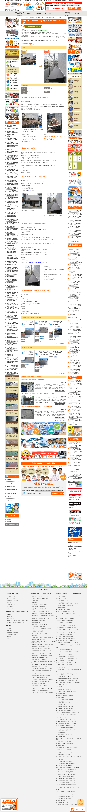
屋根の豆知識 (10, 282)
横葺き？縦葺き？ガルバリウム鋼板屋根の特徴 (75, 234)
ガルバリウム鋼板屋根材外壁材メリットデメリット (75, 237)
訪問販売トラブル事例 (74, 403)
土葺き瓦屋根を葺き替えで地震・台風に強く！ (12, 198)
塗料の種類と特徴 (74, 491)
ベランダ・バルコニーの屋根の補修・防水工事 (41, 628)
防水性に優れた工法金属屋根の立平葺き (11, 216)
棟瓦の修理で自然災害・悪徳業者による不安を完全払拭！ (69, 682)
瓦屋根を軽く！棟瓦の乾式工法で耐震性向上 (66, 708)
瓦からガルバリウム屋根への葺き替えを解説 (75, 217)
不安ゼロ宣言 (10, 602)
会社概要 (76, 13)
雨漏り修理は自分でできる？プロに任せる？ (12, 139)
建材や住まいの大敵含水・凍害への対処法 (12, 252)
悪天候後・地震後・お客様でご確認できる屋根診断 (68, 603)
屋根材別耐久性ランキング (11, 289)
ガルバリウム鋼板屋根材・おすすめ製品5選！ (67, 625)
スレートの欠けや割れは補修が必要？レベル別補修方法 (69, 651)
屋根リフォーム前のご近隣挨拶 (38, 609)
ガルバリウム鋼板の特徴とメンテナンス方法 (12, 323)
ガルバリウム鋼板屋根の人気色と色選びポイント (67, 638)
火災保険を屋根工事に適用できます (39, 626)
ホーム (10, 13)
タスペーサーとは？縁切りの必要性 (11, 166)
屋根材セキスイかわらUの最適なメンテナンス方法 (75, 305)
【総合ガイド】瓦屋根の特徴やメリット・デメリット (68, 642)
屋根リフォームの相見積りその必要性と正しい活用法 (75, 384)
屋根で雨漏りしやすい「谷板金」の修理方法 (12, 262)
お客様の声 (38, 13)
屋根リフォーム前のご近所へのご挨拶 (74, 387)
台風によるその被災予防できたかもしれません (75, 327)
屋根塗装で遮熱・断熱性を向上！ (64, 702)
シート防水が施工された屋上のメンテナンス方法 (12, 173)
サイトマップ (10, 500)
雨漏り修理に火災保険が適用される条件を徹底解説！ (68, 804)
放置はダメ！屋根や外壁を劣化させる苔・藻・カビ (68, 774)
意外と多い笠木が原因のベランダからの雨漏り (12, 159)
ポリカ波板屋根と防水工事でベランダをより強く (75, 452)
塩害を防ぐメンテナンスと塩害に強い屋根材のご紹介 (68, 772)
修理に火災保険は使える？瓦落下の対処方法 (75, 333)
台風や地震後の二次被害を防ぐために (75, 337)
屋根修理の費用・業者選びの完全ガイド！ (12, 132)
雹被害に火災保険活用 (62, 800)
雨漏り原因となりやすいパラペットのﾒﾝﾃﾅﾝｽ (12, 177)
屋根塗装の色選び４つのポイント (73, 353)
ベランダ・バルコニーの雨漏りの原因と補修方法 (12, 188)
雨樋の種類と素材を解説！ (37, 687)
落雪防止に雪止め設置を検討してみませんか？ (41, 673)
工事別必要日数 (73, 317)
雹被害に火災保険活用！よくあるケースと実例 (75, 370)
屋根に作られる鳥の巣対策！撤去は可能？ (40, 685)
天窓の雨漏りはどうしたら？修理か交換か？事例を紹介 (69, 665)
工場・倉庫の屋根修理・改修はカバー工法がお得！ (75, 449)
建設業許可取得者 (11, 486)
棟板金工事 (76, 114)
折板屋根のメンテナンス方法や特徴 (65, 654)
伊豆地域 (9, 521)
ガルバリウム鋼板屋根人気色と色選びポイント (75, 227)
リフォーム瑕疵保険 (11, 604)
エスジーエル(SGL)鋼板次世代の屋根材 (12, 319)
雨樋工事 (76, 97)
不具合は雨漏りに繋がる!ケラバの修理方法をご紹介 (68, 674)
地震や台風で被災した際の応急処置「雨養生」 (12, 220)
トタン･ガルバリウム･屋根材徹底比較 (12, 312)
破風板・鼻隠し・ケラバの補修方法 (65, 664)
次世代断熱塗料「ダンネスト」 (73, 356)
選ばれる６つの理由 (11, 598)
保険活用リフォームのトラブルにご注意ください (75, 420)
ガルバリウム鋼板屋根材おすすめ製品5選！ (75, 231)
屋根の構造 (9, 149)
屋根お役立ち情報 (73, 323)
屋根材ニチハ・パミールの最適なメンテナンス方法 (75, 301)
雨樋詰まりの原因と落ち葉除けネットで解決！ (75, 459)
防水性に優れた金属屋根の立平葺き (65, 765)
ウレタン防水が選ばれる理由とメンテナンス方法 (12, 170)
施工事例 (29, 13)
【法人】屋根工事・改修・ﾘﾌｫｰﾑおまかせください (75, 475)
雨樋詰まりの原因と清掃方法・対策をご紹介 (41, 681)
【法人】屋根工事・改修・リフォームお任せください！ (43, 637)
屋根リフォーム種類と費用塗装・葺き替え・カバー (75, 275)
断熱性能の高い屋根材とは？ (10, 355)
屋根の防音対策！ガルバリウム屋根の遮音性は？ (75, 240)
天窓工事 (76, 125)
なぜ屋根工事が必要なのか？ (75, 249)
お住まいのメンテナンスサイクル (64, 741)
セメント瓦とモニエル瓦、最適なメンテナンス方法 (68, 658)
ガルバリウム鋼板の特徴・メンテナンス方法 (66, 719)
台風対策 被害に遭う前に (37, 622)
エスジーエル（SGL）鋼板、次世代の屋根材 (66, 763)
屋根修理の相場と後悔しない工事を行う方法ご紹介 (42, 644)
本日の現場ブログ (10, 618)
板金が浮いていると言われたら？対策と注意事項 (75, 410)
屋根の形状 (9, 232)
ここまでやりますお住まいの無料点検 (67, 14)
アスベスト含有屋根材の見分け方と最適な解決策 (12, 271)
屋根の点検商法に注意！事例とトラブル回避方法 (75, 407)
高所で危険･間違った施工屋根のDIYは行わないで (13, 330)
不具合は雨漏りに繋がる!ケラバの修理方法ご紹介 (12, 156)
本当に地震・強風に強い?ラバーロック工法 (13, 223)
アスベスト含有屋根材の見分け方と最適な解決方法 (68, 714)
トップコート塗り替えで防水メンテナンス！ (12, 369)
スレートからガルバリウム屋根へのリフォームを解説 (75, 214)
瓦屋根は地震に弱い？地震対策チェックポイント (75, 343)
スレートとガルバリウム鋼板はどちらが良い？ (75, 211)
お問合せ (9, 496)
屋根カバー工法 (77, 86)
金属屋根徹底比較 (61, 759)
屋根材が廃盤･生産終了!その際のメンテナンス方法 (68, 678)
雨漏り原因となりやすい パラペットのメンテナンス (42, 666)
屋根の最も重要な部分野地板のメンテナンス (12, 280)
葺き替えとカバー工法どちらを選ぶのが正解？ (75, 268)
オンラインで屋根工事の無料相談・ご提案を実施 (75, 381)
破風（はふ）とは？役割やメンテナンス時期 (12, 373)
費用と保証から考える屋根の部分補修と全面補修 (42, 655)
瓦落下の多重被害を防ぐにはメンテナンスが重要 (75, 330)
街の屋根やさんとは (11, 596)
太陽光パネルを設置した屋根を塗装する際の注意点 (42, 688)
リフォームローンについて (37, 651)
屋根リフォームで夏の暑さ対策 (38, 630)
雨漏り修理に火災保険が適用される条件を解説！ (75, 366)
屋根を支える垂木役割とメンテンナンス (12, 334)
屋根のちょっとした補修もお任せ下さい (40, 608)
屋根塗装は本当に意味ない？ (11, 135)
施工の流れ (48, 13)
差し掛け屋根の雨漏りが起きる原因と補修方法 (12, 242)
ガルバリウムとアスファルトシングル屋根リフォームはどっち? (13, 307)
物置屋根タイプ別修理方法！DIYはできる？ (74, 442)
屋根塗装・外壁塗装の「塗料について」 (66, 605)
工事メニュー (57, 13)
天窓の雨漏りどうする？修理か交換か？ (12, 351)
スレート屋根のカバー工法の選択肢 (75, 278)
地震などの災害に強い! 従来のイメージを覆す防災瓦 (68, 712)
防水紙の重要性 (10, 276)
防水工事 (76, 103)
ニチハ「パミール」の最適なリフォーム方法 (66, 613)
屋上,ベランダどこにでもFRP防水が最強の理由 (12, 181)
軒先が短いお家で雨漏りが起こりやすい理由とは (12, 268)
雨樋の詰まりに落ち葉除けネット (39, 683)
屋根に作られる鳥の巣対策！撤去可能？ (75, 462)
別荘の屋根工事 (73, 471)
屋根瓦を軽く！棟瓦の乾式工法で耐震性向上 (74, 340)
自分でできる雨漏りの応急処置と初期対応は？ (75, 363)
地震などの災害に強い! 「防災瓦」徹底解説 (74, 346)
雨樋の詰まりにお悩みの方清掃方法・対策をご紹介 (75, 456)
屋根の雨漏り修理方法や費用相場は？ (12, 337)
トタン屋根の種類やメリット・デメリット (74, 288)
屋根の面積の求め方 (11, 226)
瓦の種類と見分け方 (11, 264)
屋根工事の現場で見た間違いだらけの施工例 (74, 350)
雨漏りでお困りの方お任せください (39, 606)
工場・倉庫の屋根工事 (74, 465)
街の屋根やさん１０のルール (13, 600)
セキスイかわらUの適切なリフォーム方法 (66, 611)
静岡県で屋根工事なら (12, 489)
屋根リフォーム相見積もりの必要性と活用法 (41, 648)
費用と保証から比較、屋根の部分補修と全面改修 (75, 262)
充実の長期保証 (10, 606)
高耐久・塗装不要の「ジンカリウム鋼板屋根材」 (67, 721)
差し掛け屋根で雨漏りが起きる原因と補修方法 (67, 784)
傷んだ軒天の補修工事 (62, 736)
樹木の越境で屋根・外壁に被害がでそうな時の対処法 (75, 417)
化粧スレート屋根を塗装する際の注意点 (74, 298)
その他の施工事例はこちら (61, 343)
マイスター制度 (10, 608)
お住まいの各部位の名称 (12, 128)
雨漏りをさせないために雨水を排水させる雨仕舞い (68, 786)
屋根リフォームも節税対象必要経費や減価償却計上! (75, 478)
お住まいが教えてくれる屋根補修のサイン (75, 265)
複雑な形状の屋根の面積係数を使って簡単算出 (12, 229)
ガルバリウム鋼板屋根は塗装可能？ (75, 221)
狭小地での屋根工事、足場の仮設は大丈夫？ (66, 620)
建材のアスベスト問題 (12, 274)
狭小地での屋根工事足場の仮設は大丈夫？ (74, 311)
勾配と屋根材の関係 (11, 255)
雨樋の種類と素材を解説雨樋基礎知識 (12, 362)
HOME (22, 17)
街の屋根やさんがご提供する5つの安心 (19, 14)
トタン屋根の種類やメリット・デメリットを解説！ (68, 652)
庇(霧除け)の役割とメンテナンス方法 (11, 209)
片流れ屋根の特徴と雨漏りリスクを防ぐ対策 (12, 235)
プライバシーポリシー (12, 493)
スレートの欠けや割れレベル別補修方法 (74, 282)
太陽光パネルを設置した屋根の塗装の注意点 (75, 295)
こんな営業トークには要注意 (74, 401)
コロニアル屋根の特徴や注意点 (73, 285)
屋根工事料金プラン (36, 602)
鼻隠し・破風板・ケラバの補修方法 (12, 152)
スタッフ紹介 (10, 483)
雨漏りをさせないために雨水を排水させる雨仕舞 (12, 258)
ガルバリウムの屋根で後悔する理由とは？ (12, 316)
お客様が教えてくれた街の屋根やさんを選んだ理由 (17, 620)
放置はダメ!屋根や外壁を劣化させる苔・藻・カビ (12, 296)
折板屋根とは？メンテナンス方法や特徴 (75, 291)
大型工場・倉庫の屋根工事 (37, 631)
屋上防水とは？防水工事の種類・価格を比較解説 (12, 184)
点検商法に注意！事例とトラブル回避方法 (40, 611)
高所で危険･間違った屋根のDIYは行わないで (66, 725)
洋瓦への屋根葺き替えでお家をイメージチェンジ (12, 304)
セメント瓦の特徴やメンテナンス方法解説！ (12, 191)
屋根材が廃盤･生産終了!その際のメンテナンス (12, 300)
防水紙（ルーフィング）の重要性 (64, 749)
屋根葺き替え (77, 81)
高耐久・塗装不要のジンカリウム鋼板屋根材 (12, 326)
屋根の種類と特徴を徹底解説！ (11, 126)
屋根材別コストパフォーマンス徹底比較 (12, 286)
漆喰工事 (76, 92)
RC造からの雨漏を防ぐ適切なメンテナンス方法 (67, 723)
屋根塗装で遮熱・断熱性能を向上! (74, 360)
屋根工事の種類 (75, 76)
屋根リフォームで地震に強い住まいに (40, 624)
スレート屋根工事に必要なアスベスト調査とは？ (12, 366)
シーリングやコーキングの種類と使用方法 (12, 213)
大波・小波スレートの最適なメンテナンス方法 (12, 205)
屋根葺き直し (77, 108)
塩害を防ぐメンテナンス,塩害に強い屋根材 (12, 293)
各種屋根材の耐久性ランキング (64, 754)
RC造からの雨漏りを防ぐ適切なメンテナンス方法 (13, 341)
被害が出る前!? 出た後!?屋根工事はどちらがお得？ (75, 397)
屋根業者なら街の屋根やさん (13, 632)
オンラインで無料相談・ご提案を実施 (40, 598)
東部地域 (9, 519)
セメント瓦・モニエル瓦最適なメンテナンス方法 (12, 195)
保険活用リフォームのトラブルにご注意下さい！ (67, 769)
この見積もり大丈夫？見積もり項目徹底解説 (74, 394)
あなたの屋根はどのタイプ (63, 600)
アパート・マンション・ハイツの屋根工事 (40, 633)
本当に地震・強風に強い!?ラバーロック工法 (66, 780)
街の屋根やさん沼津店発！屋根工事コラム (15, 622)
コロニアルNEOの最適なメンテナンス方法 (75, 308)
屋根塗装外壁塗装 (76, 119)
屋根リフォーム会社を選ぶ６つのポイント (75, 320)
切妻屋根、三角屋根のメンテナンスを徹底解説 (12, 239)
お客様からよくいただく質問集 (64, 609)
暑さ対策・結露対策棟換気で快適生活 (65, 699)
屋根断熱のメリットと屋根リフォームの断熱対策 (12, 358)
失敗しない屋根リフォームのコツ (74, 252)
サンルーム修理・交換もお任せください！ (75, 446)
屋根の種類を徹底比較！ (72, 272)
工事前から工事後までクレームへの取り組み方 (75, 391)
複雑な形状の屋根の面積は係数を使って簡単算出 (67, 695)
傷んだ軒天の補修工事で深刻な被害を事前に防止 (12, 163)
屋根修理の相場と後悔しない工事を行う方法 (74, 255)
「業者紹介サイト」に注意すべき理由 (74, 423)
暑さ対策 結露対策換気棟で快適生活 (11, 248)
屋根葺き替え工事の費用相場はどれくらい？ (75, 258)
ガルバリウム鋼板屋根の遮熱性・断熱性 (75, 224)
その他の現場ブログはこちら (60, 420)
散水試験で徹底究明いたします (38, 620)
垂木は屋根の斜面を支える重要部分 (39, 659)
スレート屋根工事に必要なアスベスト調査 (66, 715)
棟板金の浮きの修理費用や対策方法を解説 (12, 146)
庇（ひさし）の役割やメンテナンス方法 (12, 344)
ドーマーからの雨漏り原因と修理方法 (12, 348)
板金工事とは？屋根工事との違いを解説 (12, 143)
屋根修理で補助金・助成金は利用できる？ (74, 373)
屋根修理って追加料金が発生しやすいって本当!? (75, 414)
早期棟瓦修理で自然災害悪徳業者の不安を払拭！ (12, 202)
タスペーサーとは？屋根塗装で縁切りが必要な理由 (68, 673)
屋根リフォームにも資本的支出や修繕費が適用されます (43, 653)
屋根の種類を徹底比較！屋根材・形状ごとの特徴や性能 (69, 644)
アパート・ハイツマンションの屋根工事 (74, 469)
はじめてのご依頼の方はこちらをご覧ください (41, 596)
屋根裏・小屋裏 (10, 245)
